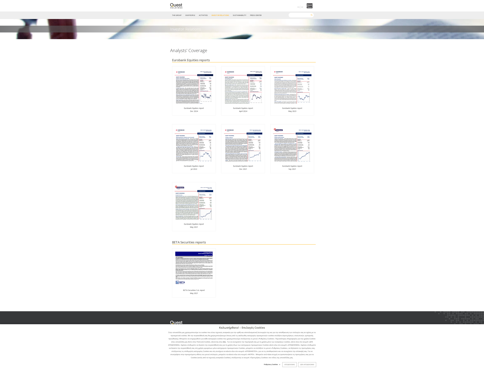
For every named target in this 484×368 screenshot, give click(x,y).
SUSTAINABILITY (239, 15)
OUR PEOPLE (190, 15)
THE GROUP (177, 15)
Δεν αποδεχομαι (307, 364)
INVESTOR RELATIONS (220, 15)
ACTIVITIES (203, 15)
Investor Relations (290, 29)
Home (280, 29)
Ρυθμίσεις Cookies (271, 364)
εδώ (224, 342)
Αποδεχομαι (289, 364)
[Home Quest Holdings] (177, 5)
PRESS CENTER (256, 15)
